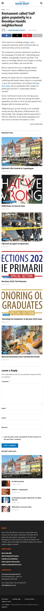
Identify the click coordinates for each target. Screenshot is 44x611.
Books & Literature (9, 201)
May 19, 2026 (6, 322)
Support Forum (6, 601)
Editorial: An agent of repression (15, 244)
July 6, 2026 (5, 246)
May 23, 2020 (32, 30)
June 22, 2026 (6, 284)
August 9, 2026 (16, 492)
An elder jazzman (18, 481)
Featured (6, 314)
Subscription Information (11, 562)
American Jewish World (16, 30)
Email (4, 418)
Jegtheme (4, 607)
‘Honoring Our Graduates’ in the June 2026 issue (22, 319)
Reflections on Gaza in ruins (13, 206)
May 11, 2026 (6, 359)
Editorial (6, 164)
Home (3, 9)
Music (5, 352)
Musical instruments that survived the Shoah (21, 357)
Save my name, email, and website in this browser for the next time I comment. (22, 438)
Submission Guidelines (10, 559)
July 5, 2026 (5, 209)
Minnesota (6, 277)
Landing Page (16, 599)
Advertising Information (10, 556)
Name (4, 408)
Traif (31, 42)
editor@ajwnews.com (9, 585)
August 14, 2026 (6, 171)
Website (4, 427)
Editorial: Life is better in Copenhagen (18, 168)
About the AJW (6, 553)
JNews (8, 604)
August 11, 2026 (16, 484)
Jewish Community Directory (11, 565)
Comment (6, 381)
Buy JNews (5, 599)
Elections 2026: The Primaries (14, 281)
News (8, 9)
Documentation (29, 599)
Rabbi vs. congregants (20, 490)
